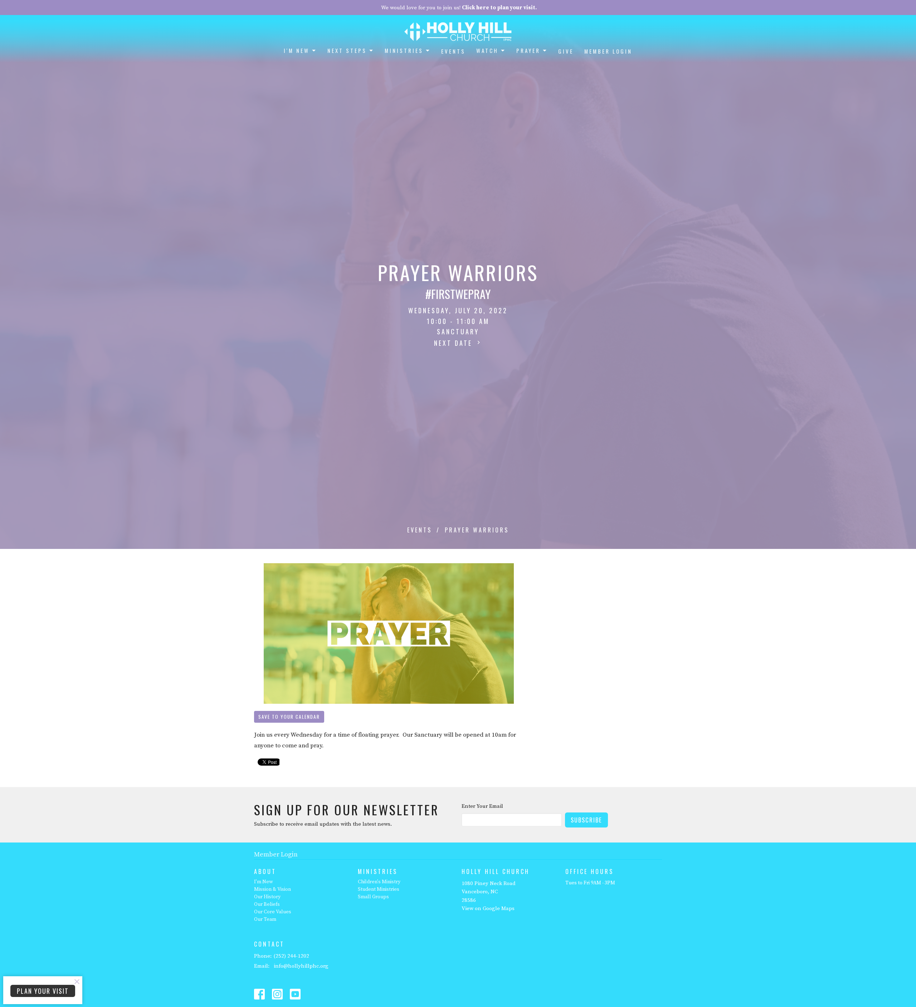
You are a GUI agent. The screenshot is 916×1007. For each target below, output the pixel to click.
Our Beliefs (267, 904)
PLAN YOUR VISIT (43, 991)
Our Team (265, 919)
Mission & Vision (272, 889)
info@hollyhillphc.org (301, 966)
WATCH (487, 50)
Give (566, 51)
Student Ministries (378, 889)
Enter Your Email (482, 806)
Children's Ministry (379, 882)
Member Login (608, 51)
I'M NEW (297, 50)
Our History (267, 897)
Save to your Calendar (289, 716)
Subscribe (586, 819)
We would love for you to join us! (459, 7)
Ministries (404, 50)
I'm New (263, 882)
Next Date (454, 343)
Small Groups (373, 897)
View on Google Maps (488, 908)
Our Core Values (272, 912)
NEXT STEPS (347, 50)
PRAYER (528, 50)
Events (453, 51)
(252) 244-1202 (291, 956)
